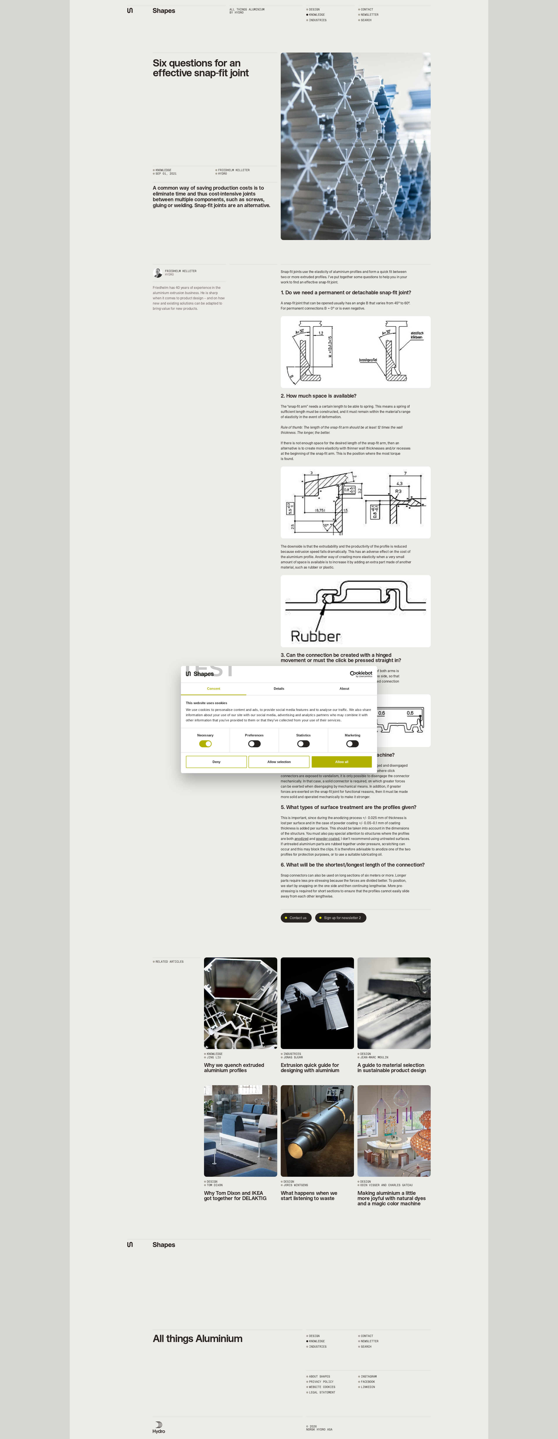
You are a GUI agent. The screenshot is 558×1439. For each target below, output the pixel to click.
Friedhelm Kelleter (180, 271)
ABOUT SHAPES (319, 1376)
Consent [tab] (213, 688)
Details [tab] (279, 688)
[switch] (254, 743)
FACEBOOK (368, 1382)
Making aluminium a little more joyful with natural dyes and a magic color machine (391, 1198)
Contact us (298, 917)
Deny (216, 762)
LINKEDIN (368, 1387)
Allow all (341, 762)
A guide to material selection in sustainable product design (391, 1067)
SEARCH (366, 20)
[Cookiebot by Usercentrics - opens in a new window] (353, 674)
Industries (318, 20)
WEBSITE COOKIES (322, 1387)
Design (314, 9)
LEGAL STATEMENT (322, 1392)
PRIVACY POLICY (321, 1382)
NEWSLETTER (369, 15)
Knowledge (317, 15)
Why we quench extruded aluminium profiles (234, 1067)
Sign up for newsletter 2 (342, 917)
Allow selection (279, 762)
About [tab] (344, 688)
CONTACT (367, 9)
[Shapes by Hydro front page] (164, 11)
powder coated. (328, 838)
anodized (301, 838)
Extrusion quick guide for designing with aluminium (310, 1067)
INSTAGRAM (369, 1376)
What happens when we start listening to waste (309, 1195)
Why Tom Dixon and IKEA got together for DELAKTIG (235, 1195)
